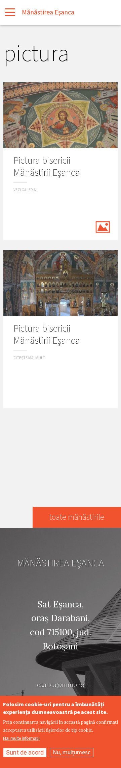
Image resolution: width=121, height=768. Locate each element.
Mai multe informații (21, 738)
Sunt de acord (25, 752)
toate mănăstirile (76, 517)
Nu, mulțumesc (71, 752)
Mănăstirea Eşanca (48, 12)
